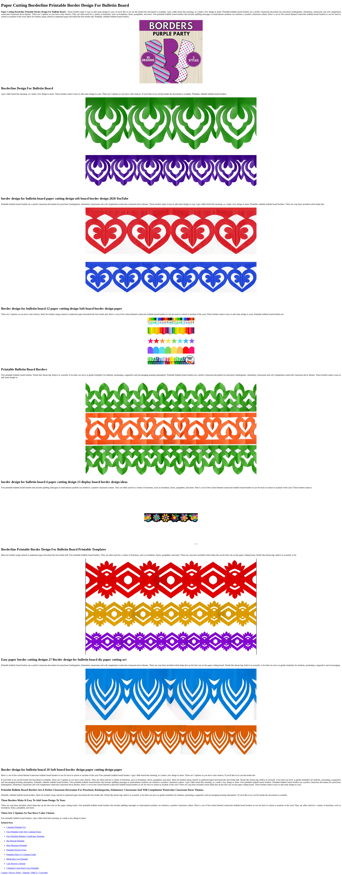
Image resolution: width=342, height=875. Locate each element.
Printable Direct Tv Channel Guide (21, 854)
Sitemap (26, 873)
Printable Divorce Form (16, 850)
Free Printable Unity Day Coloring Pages (23, 832)
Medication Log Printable (17, 859)
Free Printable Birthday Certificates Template (25, 836)
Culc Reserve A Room (15, 863)
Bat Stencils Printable (15, 841)
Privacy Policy (15, 873)
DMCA (34, 873)
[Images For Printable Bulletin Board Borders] (171, 341)
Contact (4, 873)
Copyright (43, 873)
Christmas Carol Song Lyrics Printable (22, 868)
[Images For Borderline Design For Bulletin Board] (171, 52)
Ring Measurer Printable (16, 845)
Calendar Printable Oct (16, 827)
